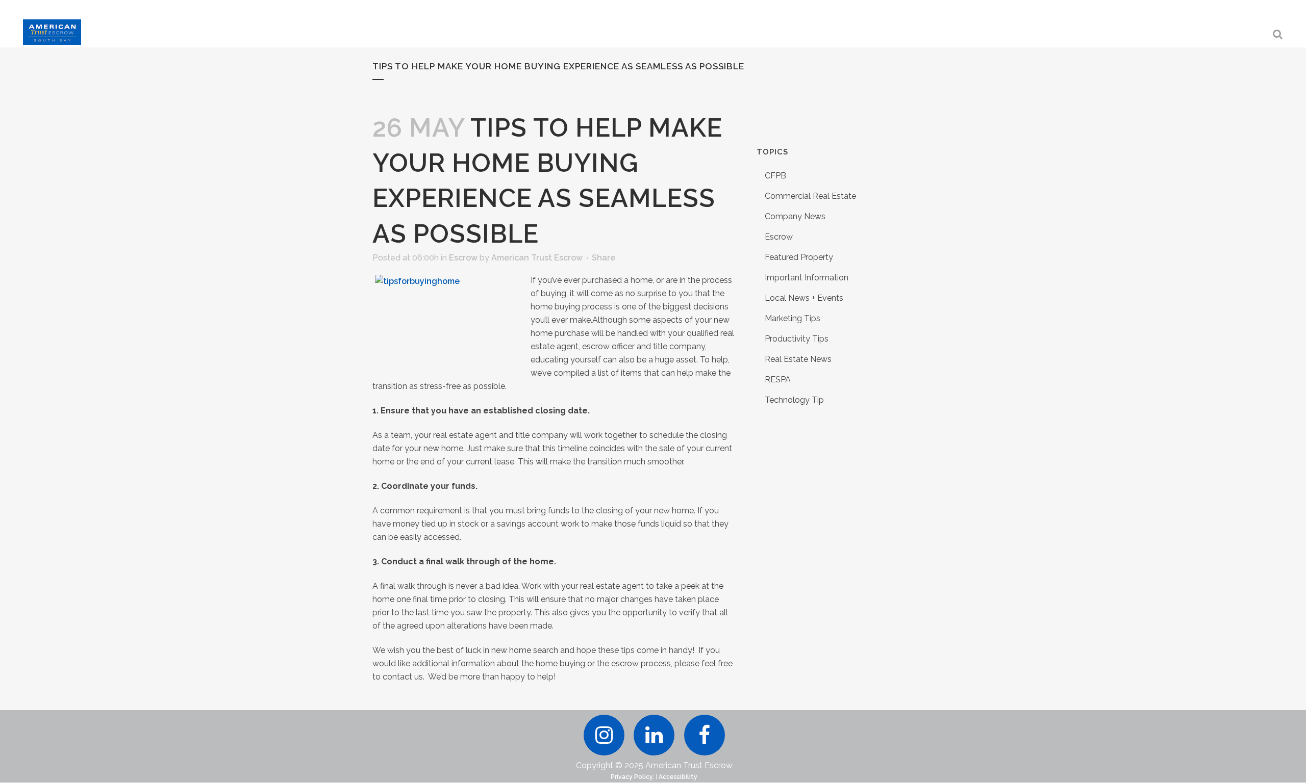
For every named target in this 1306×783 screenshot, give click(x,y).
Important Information (806, 277)
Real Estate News (798, 359)
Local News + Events (804, 298)
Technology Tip (794, 400)
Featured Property (799, 257)
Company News (795, 216)
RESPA (778, 379)
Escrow (463, 258)
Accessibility (678, 776)
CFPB (775, 175)
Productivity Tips (796, 339)
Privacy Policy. (632, 776)
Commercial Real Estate (810, 196)
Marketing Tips (792, 318)
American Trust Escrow (537, 258)
